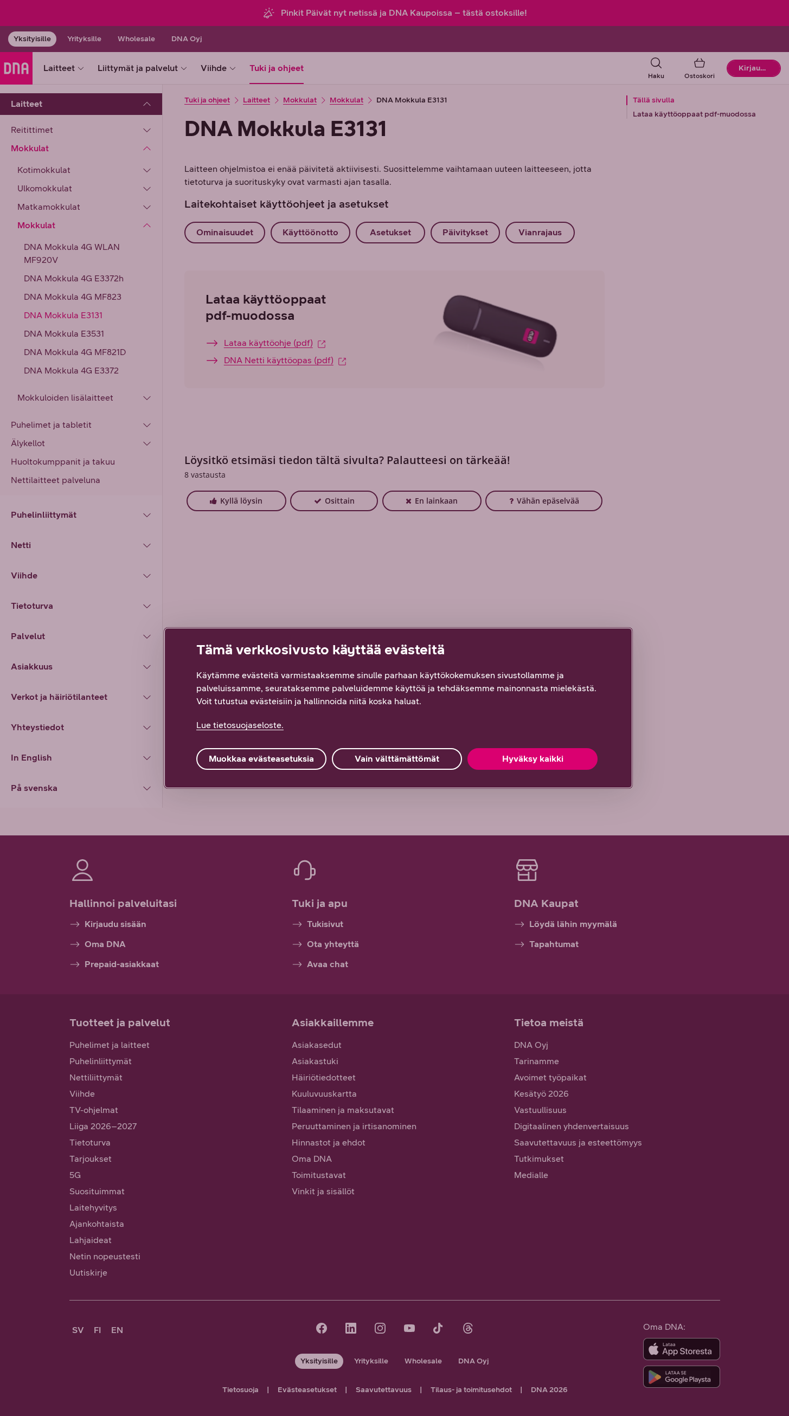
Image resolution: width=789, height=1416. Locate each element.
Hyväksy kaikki (532, 759)
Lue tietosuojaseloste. (240, 725)
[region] (398, 708)
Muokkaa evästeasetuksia (261, 759)
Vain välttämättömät (397, 759)
